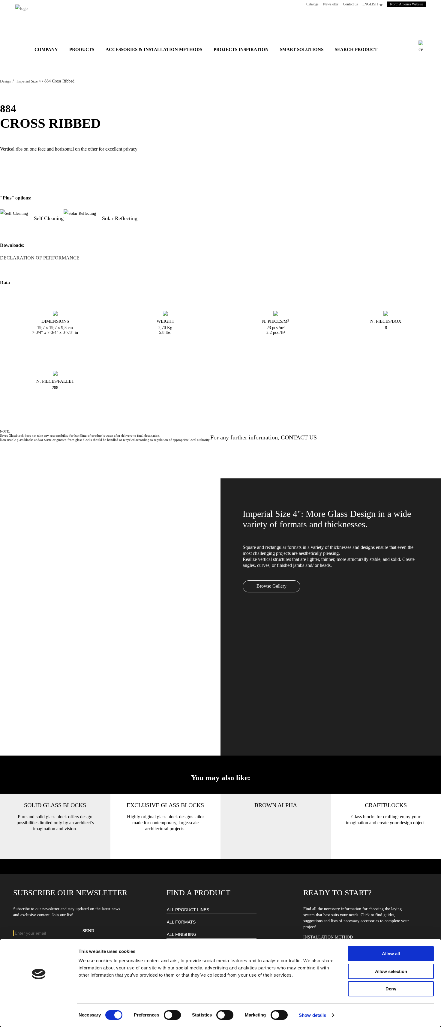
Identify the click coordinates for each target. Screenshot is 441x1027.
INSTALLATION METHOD (328, 937)
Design (5, 81)
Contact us (350, 4)
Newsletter (330, 4)
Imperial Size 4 (28, 81)
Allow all (391, 953)
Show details (312, 1015)
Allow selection (391, 971)
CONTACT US (299, 437)
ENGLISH (370, 4)
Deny (391, 988)
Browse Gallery (271, 585)
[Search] (420, 46)
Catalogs (312, 4)
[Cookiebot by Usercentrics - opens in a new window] (39, 1015)
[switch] (172, 1015)
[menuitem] (46, 49)
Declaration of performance (40, 257)
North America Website (408, 3)
